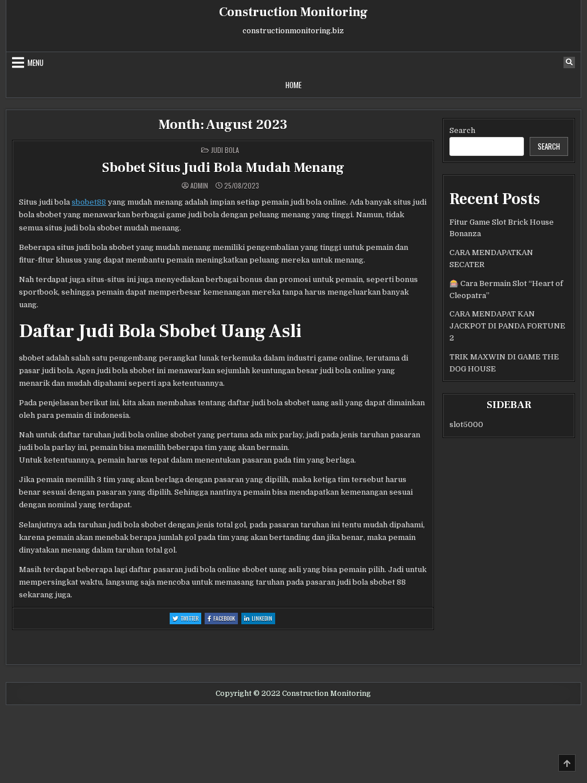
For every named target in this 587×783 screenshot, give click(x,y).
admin (199, 185)
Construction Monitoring (293, 12)
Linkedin (263, 618)
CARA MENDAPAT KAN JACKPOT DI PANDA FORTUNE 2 (507, 326)
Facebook (225, 618)
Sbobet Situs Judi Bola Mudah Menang (223, 168)
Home (293, 85)
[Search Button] (569, 62)
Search (462, 130)
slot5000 (466, 424)
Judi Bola (225, 150)
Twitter (191, 618)
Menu (36, 62)
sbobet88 (89, 202)
